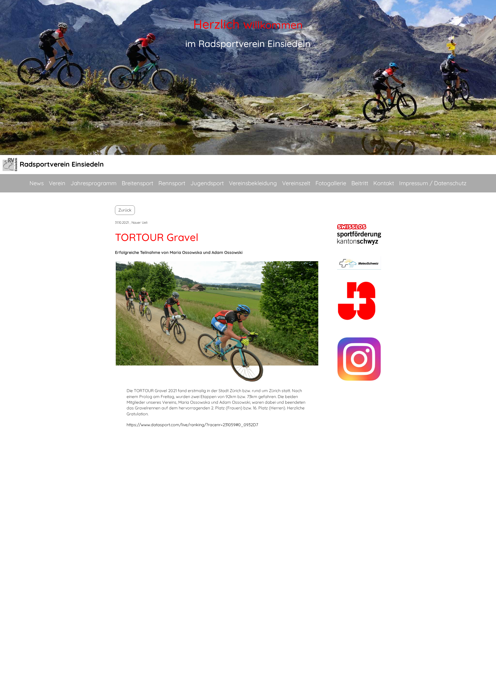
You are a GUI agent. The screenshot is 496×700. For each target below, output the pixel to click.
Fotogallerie (330, 183)
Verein (57, 183)
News (36, 183)
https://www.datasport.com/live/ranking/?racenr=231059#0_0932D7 (192, 424)
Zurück (124, 210)
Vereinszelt (296, 183)
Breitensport (137, 183)
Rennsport (171, 183)
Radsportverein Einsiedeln (62, 164)
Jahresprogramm (94, 183)
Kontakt (383, 183)
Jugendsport (207, 183)
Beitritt (359, 183)
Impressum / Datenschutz (433, 183)
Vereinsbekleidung (253, 183)
